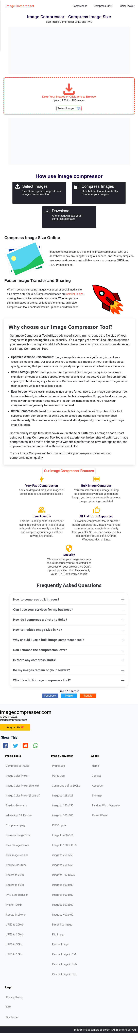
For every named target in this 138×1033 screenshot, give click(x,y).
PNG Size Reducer (17, 894)
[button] (69, 95)
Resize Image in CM (64, 954)
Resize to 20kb (15, 875)
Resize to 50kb (15, 884)
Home (95, 765)
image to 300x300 (62, 904)
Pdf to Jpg (58, 775)
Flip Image (58, 934)
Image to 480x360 (63, 835)
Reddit (88, 695)
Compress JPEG (103, 6)
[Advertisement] (69, 50)
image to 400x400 (62, 914)
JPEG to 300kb (15, 934)
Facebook (50, 695)
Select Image (65, 108)
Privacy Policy (14, 997)
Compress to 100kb (17, 765)
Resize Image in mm (64, 974)
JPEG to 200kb (15, 924)
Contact (96, 775)
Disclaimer (12, 1017)
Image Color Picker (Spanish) (23, 795)
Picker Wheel (100, 815)
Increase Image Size (18, 835)
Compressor (80, 6)
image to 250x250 (62, 855)
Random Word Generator (106, 805)
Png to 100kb (14, 904)
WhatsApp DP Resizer (19, 815)
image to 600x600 (62, 884)
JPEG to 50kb (14, 944)
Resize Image (60, 944)
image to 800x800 (62, 894)
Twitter (69, 695)
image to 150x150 (62, 805)
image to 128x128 (62, 795)
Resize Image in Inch (64, 964)
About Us (97, 785)
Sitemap (97, 795)
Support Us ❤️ (15, 727)
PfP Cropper (59, 825)
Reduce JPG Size (16, 865)
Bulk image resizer (17, 855)
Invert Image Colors (17, 845)
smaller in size (74, 294)
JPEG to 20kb (14, 954)
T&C (8, 1007)
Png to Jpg (58, 765)
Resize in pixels (15, 914)
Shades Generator (16, 805)
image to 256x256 (62, 865)
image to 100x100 (62, 815)
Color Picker (127, 6)
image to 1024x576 (63, 875)
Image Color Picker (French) (22, 785)
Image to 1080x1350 (64, 845)
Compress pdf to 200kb (66, 785)
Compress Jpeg (15, 825)
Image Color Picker (17, 775)
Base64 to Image (62, 924)
